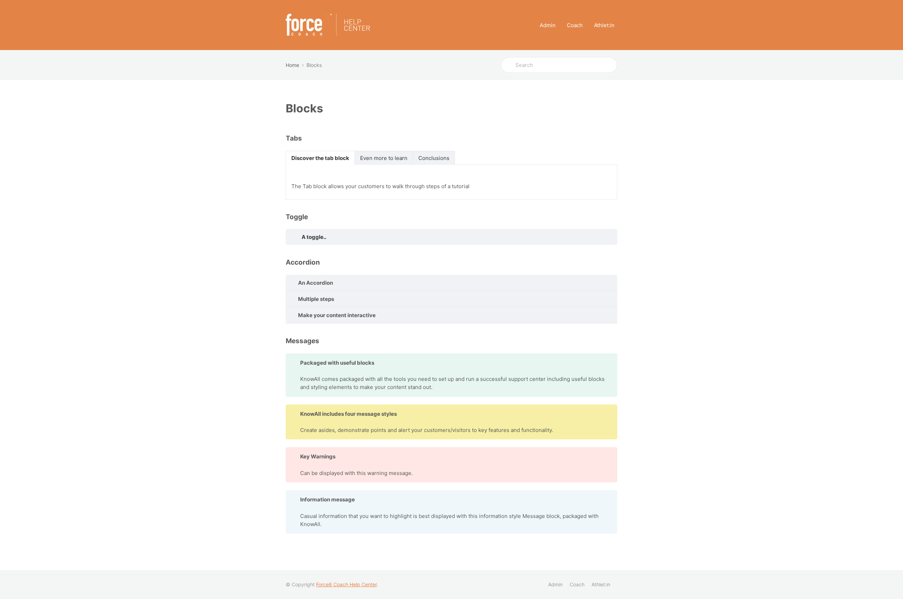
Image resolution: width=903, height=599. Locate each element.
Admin (548, 25)
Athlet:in (604, 25)
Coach (575, 25)
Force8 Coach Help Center (346, 584)
